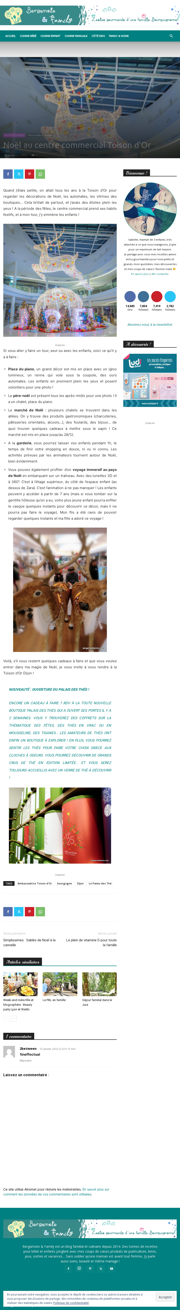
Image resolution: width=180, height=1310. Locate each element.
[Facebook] (8, 174)
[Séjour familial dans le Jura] (99, 984)
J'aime (130, 292)
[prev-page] (6, 1019)
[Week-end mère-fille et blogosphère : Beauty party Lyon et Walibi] (20, 984)
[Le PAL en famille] (60, 984)
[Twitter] (18, 174)
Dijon (80, 883)
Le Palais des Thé (100, 883)
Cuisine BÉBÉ (28, 36)
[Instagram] (79, 1268)
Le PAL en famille (54, 1000)
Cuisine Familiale (76, 36)
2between (28, 1048)
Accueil (10, 36)
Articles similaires (22, 962)
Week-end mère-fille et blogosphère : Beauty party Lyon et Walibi (18, 1004)
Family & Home (119, 36)
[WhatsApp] (40, 174)
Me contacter (160, 274)
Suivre (143, 292)
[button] (171, 36)
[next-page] (14, 1019)
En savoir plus (140, 274)
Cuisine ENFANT (50, 36)
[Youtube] (111, 1269)
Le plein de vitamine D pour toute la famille (91, 942)
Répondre (25, 1060)
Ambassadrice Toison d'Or (35, 883)
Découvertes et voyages (40, 135)
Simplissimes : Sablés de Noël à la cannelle (29, 942)
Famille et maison (14, 135)
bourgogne (64, 883)
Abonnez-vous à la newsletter (150, 324)
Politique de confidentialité (71, 1303)
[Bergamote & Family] (90, 15)
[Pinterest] (29, 174)
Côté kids (98, 36)
